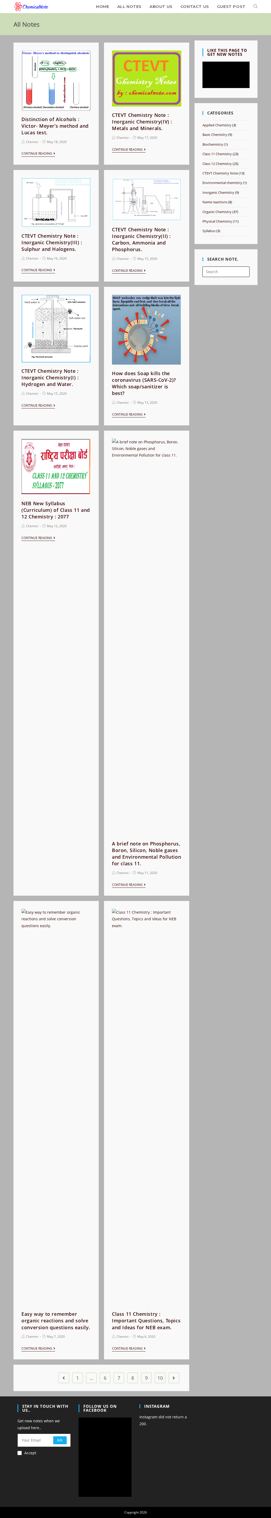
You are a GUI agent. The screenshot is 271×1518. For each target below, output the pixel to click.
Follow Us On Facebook (100, 1408)
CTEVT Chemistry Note (220, 173)
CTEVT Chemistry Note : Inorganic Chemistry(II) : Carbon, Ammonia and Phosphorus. (141, 239)
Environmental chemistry (222, 182)
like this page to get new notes (227, 52)
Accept (30, 1452)
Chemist (32, 142)
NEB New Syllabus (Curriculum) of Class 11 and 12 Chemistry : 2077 (55, 510)
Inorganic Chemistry (218, 192)
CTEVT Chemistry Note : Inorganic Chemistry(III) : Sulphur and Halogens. (51, 242)
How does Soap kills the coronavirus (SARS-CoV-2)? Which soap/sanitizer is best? (144, 383)
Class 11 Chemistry (217, 153)
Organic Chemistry (217, 211)
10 (160, 1378)
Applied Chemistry (216, 125)
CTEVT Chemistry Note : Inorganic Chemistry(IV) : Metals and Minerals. (142, 121)
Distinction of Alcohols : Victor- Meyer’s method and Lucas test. (55, 126)
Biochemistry (212, 144)
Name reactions (214, 202)
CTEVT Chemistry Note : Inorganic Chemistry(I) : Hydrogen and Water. (50, 377)
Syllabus (208, 230)
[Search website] (255, 6)
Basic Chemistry (214, 134)
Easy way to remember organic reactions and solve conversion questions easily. (55, 1320)
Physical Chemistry (217, 221)
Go (59, 1440)
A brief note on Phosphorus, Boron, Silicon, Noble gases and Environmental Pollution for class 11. (146, 853)
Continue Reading (36, 154)
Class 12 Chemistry (217, 163)
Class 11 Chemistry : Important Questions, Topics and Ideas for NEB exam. (146, 1320)
